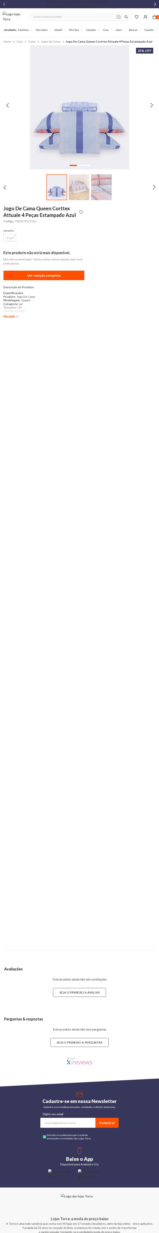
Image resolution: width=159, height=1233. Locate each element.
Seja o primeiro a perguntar (79, 1042)
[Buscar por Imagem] (118, 17)
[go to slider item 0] (56, 187)
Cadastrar (107, 1123)
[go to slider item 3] (87, 165)
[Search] (126, 17)
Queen (9, 237)
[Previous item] (4, 4)
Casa (19, 41)
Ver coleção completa (44, 275)
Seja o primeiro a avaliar (79, 992)
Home (7, 41)
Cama (31, 41)
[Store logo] (13, 17)
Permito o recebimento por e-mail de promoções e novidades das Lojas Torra (69, 1137)
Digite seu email (53, 1114)
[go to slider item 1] (79, 187)
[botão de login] (145, 17)
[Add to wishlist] (80, 212)
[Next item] (155, 4)
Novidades (10, 29)
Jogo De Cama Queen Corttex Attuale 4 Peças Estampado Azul (109, 41)
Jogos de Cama (50, 41)
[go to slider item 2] (101, 187)
